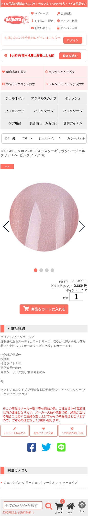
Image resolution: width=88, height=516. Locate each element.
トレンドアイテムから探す (66, 84)
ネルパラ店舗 (69, 28)
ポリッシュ (73, 98)
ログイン (73, 40)
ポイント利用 (69, 20)
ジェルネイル (14, 98)
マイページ (41, 13)
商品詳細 (18, 329)
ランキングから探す (62, 72)
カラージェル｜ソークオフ (40, 482)
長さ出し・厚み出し (44, 123)
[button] (35, 270)
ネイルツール (72, 111)
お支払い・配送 (44, 20)
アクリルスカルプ (43, 98)
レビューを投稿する (15, 433)
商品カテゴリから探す (20, 84)
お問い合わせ (43, 28)
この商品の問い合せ (72, 433)
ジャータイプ (68, 482)
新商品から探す (16, 72)
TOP (25, 138)
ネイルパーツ (14, 111)
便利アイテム (72, 123)
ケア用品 (15, 123)
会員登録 (66, 13)
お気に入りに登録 (43, 433)
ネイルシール (43, 111)
